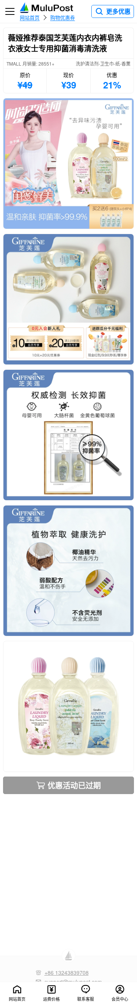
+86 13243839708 (67, 972)
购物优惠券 (62, 17)
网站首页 (30, 17)
